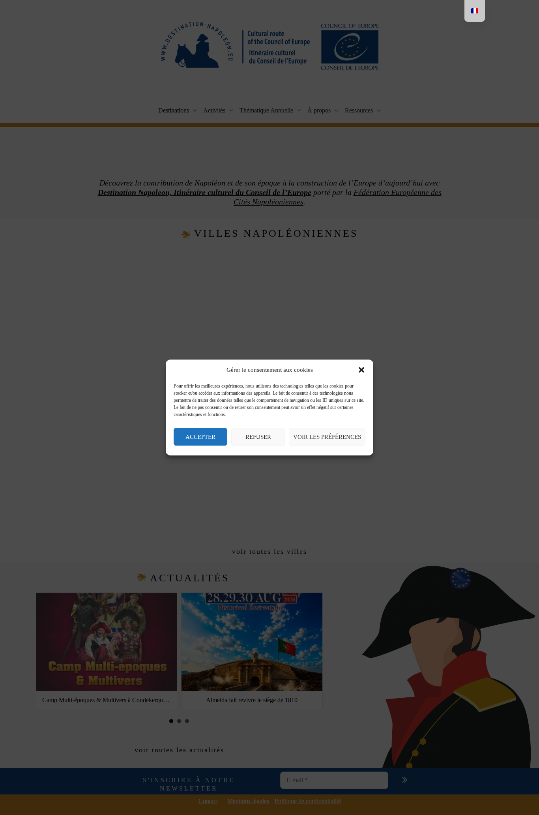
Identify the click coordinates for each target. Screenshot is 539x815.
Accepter (200, 437)
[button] (361, 370)
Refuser (258, 437)
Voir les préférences (327, 437)
